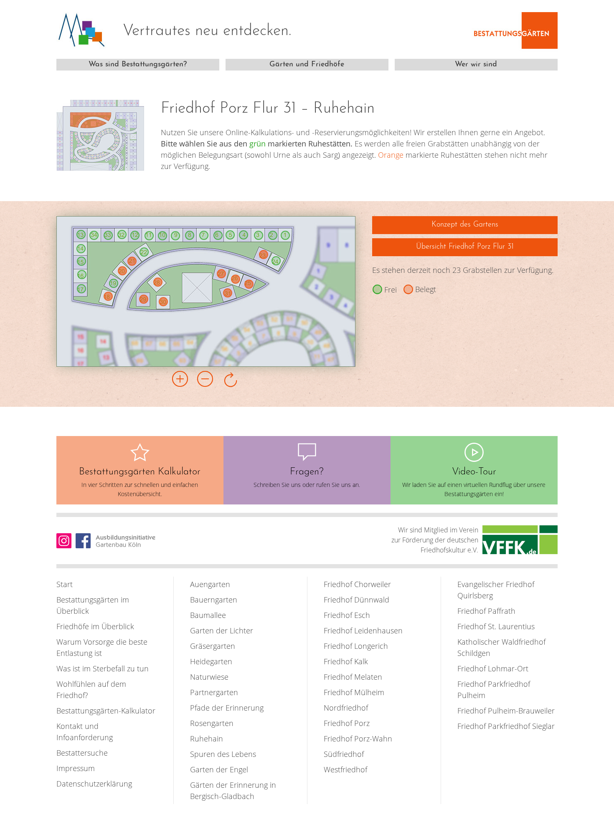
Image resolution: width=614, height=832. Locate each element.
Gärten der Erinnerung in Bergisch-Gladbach (233, 790)
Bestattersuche (82, 753)
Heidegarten (211, 661)
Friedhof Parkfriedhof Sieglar (506, 726)
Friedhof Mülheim (354, 692)
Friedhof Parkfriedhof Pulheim (493, 689)
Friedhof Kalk (346, 661)
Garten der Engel (219, 769)
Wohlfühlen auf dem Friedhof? (91, 689)
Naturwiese (209, 677)
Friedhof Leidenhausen (363, 630)
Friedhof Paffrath (486, 611)
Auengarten (210, 584)
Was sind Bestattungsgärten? (138, 64)
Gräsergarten (212, 646)
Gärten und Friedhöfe (306, 64)
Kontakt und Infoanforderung (84, 731)
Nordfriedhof (346, 708)
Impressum (75, 768)
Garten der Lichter (221, 630)
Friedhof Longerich (356, 646)
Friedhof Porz (347, 723)
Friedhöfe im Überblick (95, 626)
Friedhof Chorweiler (357, 584)
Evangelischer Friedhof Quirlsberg (495, 589)
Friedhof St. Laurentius (496, 626)
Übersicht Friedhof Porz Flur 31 (465, 247)
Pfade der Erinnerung (227, 708)
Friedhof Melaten (353, 677)
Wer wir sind (476, 64)
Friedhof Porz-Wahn (358, 739)
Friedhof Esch (347, 615)
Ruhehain (206, 739)
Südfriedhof (344, 754)
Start (64, 584)
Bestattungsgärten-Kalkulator (105, 711)
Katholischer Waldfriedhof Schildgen (501, 647)
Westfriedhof (345, 769)
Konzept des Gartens (464, 225)
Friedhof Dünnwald (356, 600)
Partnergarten (214, 692)
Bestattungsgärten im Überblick (92, 605)
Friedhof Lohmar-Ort (492, 668)
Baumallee (208, 615)
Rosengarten (211, 723)
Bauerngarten (213, 600)
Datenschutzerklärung (94, 784)
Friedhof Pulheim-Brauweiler (506, 711)
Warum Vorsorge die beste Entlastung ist (101, 647)
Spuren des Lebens (223, 754)
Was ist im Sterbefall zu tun (102, 668)
